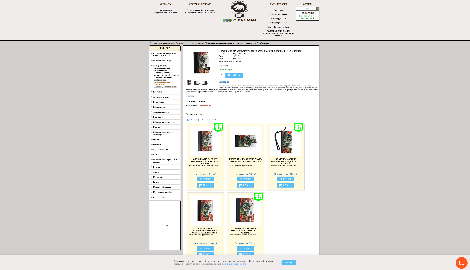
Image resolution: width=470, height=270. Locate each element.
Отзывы (307, 4)
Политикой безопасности (234, 264)
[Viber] (227, 20)
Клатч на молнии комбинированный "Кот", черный (285, 161)
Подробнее (205, 179)
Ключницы (158, 117)
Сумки (156, 155)
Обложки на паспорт (162, 61)
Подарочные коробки (162, 192)
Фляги (156, 172)
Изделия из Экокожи (162, 187)
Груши (156, 182)
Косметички (158, 102)
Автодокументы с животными (189, 43)
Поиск (317, 8)
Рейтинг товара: (192, 106)
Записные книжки (161, 112)
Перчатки (157, 177)
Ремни (156, 139)
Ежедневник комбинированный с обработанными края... (205, 230)
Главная (153, 43)
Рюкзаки (157, 145)
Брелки (156, 167)
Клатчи (156, 127)
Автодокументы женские (165, 87)
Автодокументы (160, 66)
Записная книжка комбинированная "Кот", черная (245, 230)
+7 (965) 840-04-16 (244, 20)
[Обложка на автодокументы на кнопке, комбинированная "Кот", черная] (189, 86)
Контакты (165, 4)
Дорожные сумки (160, 150)
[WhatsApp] (224, 20)
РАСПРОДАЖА (160, 197)
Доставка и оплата (200, 4)
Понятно (288, 263)
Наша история (278, 4)
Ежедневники (159, 107)
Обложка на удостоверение (165, 122)
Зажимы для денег (161, 97)
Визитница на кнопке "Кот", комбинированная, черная (245, 160)
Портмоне (157, 92)
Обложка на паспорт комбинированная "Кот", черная (205, 161)
